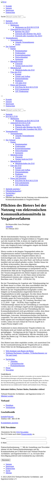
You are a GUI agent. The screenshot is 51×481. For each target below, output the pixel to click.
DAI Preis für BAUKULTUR (26, 87)
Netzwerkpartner (21, 57)
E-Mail (3, 443)
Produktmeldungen (17, 366)
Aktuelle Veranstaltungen (24, 42)
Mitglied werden (7, 396)
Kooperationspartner (22, 55)
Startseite (9, 21)
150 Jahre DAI (20, 83)
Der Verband (10, 46)
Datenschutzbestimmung (10, 447)
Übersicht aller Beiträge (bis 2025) (28, 34)
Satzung (9, 8)
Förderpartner (20, 53)
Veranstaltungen (12, 38)
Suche (3, 17)
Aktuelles (9, 226)
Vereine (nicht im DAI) (23, 66)
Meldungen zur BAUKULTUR (27, 27)
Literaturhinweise (16, 364)
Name (3, 438)
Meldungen (14, 25)
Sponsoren (19, 59)
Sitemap (9, 473)
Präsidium (9, 405)
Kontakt (9, 6)
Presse (8, 368)
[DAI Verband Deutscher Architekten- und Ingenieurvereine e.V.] (3, 2)
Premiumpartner (21, 51)
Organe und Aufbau (22, 76)
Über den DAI (15, 72)
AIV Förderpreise (21, 91)
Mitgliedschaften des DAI (25, 70)
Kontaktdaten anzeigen (9, 423)
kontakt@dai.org (7, 417)
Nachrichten (10, 359)
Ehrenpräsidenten (21, 79)
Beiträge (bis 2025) (22, 32)
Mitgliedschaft (15, 68)
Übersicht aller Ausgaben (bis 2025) (28, 36)
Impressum (10, 10)
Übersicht (18, 64)
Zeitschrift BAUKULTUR (20, 29)
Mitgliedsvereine (16, 61)
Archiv (17, 44)
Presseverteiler (26, 434)
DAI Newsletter (22, 432)
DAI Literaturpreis (22, 89)
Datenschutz (10, 12)
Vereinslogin (10, 407)
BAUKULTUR (12, 23)
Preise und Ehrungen (18, 85)
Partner (13, 49)
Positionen (19, 81)
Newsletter (10, 370)
